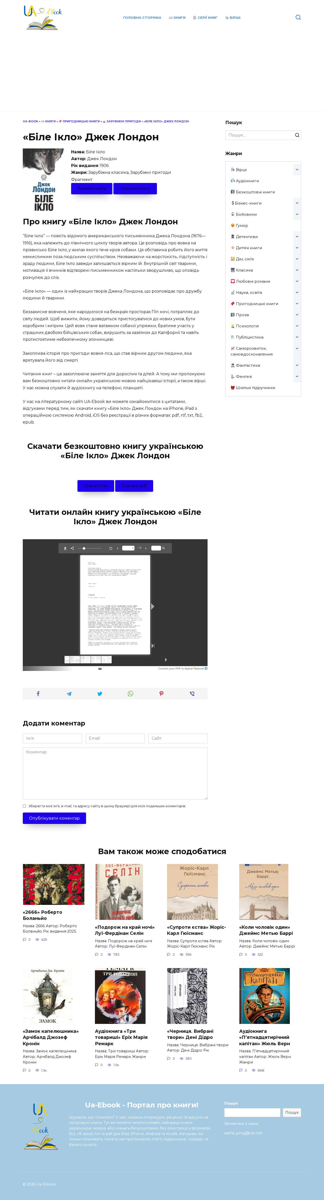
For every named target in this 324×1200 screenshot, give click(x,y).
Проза (242, 314)
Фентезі (243, 376)
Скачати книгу (135, 188)
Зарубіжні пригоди (123, 121)
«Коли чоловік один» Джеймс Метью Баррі (266, 930)
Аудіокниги (247, 180)
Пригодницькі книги (81, 121)
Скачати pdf (134, 485)
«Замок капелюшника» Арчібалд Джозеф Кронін (51, 1037)
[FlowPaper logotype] (92, 667)
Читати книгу (91, 188)
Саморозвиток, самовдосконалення (252, 351)
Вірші (234, 18)
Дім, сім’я (244, 259)
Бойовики (246, 214)
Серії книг (207, 18)
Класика (244, 270)
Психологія (247, 326)
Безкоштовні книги (255, 192)
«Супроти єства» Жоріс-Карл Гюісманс (196, 930)
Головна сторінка (142, 18)
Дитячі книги (248, 247)
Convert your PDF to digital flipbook (181, 668)
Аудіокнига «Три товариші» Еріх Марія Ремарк (121, 1037)
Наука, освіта (248, 292)
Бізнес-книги (248, 203)
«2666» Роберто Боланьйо (42, 915)
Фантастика (247, 365)
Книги (179, 18)
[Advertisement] (162, 68)
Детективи (246, 236)
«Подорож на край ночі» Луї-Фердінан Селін (125, 930)
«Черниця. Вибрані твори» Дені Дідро (190, 1034)
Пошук (231, 1103)
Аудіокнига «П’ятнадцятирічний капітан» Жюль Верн (264, 1037)
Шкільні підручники (255, 387)
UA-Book (30, 121)
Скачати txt (96, 485)
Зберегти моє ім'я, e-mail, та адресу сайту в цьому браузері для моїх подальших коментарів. (107, 806)
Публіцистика (249, 337)
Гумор (241, 225)
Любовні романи (252, 281)
